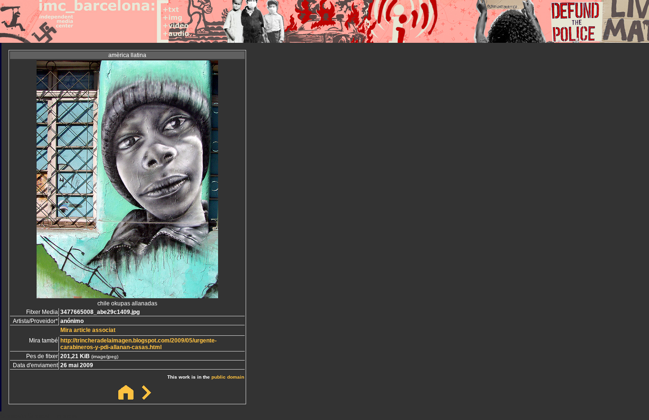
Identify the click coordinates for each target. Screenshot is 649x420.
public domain (227, 377)
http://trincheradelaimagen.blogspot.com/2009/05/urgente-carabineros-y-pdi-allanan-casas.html (138, 344)
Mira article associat (87, 330)
